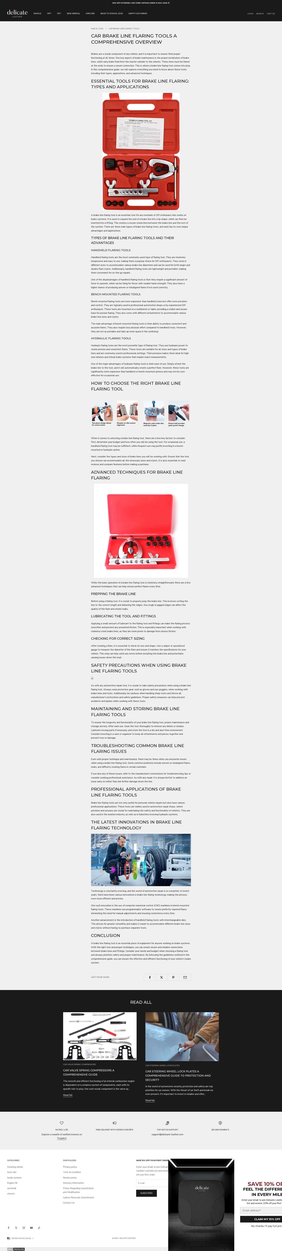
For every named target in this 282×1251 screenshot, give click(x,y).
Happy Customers (138, 13)
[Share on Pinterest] (173, 977)
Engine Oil (12, 1183)
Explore (90, 13)
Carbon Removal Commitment (78, 1197)
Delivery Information (73, 1183)
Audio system (14, 1177)
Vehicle (37, 13)
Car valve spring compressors (79, 1064)
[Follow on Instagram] (23, 1227)
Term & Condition (72, 1172)
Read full (68, 1095)
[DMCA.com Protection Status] (141, 1249)
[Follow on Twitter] (16, 1227)
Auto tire (11, 1172)
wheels (11, 1193)
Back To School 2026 (112, 13)
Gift (49, 13)
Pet (59, 13)
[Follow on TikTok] (39, 1227)
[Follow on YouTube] (31, 1227)
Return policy (70, 1177)
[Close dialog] (275, 1163)
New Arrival (73, 13)
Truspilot (62, 1138)
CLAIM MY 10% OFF (249, 1219)
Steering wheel (15, 1167)
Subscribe (146, 1193)
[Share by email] (185, 977)
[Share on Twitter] (161, 977)
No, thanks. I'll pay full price (249, 1226)
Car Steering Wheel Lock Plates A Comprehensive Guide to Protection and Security (178, 1076)
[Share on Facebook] (150, 977)
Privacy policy (70, 1167)
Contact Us (69, 1202)
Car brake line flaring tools (124, 28)
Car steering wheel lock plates (162, 1065)
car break (11, 1188)
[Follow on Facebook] (8, 1227)
